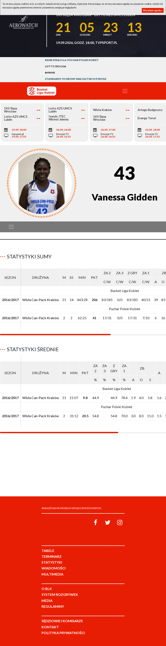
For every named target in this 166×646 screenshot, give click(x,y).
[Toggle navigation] (125, 91)
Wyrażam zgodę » (153, 10)
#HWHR (50, 72)
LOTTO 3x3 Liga (55, 66)
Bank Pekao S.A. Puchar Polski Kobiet (72, 60)
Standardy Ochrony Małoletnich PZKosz (75, 78)
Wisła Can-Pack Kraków (40, 300)
